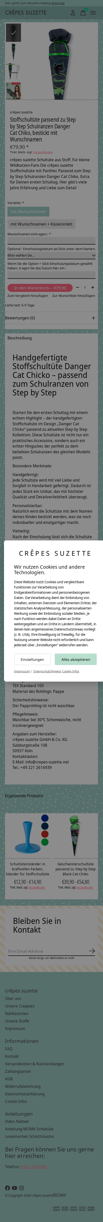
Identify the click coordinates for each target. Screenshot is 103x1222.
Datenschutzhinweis (47, 671)
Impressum (22, 671)
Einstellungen (32, 659)
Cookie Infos (70, 671)
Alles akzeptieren (76, 659)
